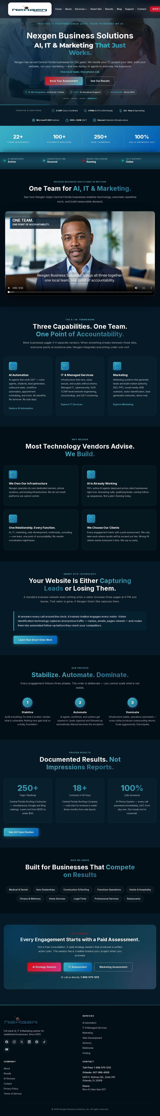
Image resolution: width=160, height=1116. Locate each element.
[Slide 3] (85, 98)
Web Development (92, 1038)
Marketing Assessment (113, 967)
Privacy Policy (11, 1088)
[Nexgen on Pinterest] (37, 1042)
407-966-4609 (101, 1072)
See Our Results (100, 80)
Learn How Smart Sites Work (35, 639)
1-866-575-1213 (90, 977)
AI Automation (89, 1022)
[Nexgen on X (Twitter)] (22, 1042)
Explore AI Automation (21, 408)
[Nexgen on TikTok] (44, 1042)
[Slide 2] (77, 98)
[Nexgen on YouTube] (7, 1049)
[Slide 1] (67, 98)
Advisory (87, 1043)
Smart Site (96, 9)
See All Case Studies (21, 832)
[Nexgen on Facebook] (7, 1042)
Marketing (87, 1032)
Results (109, 9)
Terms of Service (13, 1093)
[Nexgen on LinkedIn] (29, 1042)
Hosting (86, 1053)
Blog (119, 9)
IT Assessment (78, 967)
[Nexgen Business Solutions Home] (30, 9)
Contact (141, 9)
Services (80, 9)
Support (129, 9)
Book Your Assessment (64, 80)
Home (58, 9)
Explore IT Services (71, 404)
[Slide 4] (94, 98)
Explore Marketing (123, 404)
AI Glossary (9, 1078)
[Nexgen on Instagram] (14, 1042)
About (68, 9)
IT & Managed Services (94, 1027)
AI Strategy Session (44, 967)
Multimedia (87, 1048)
